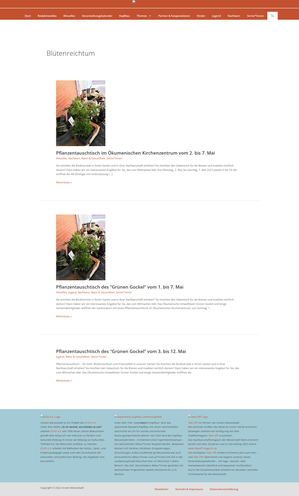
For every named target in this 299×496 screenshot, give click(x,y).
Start (28, 15)
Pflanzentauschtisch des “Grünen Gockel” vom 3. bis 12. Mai (121, 351)
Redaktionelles (47, 15)
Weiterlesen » (64, 182)
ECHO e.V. (90, 422)
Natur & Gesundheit (93, 158)
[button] (272, 16)
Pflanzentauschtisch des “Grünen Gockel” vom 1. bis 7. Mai (119, 287)
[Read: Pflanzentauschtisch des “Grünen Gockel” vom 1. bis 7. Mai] (80, 247)
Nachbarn (234, 15)
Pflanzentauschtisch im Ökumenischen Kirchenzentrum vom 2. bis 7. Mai (135, 153)
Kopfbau (124, 15)
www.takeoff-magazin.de (202, 448)
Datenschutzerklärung (224, 489)
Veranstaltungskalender (97, 15)
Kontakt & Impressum (189, 489)
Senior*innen (255, 15)
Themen (142, 15)
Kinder (201, 15)
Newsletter (162, 489)
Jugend (216, 15)
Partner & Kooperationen (174, 15)
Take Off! (193, 422)
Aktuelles (69, 15)
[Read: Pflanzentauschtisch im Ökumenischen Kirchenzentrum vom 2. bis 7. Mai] (80, 113)
